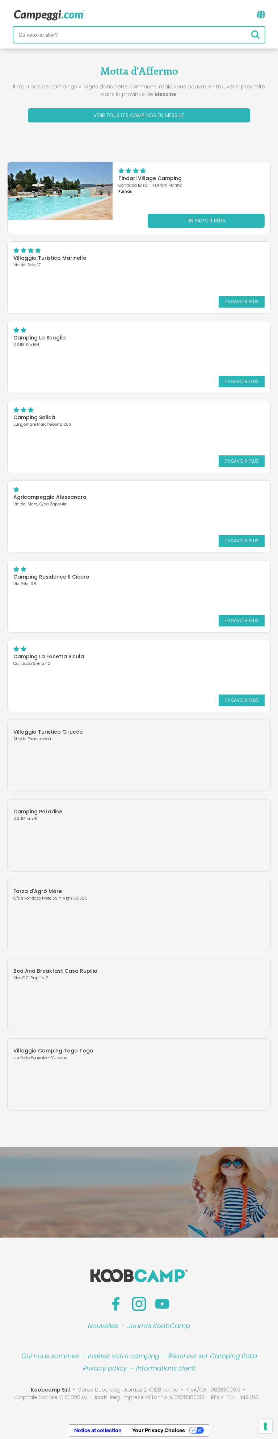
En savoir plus (206, 220)
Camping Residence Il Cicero (51, 576)
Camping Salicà (34, 417)
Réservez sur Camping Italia (212, 1355)
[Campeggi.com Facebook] (116, 1304)
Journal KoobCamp (158, 1325)
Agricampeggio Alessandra (50, 497)
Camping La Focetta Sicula (48, 656)
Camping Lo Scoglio (39, 337)
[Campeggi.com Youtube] (162, 1304)
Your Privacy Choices (158, 1430)
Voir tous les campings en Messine (138, 115)
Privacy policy (105, 1368)
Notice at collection (98, 1430)
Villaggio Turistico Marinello (50, 258)
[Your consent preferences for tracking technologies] (265, 1426)
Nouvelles (103, 1325)
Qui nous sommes (50, 1355)
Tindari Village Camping (150, 178)
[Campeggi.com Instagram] (139, 1304)
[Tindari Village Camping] (60, 191)
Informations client (165, 1368)
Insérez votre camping (123, 1355)
